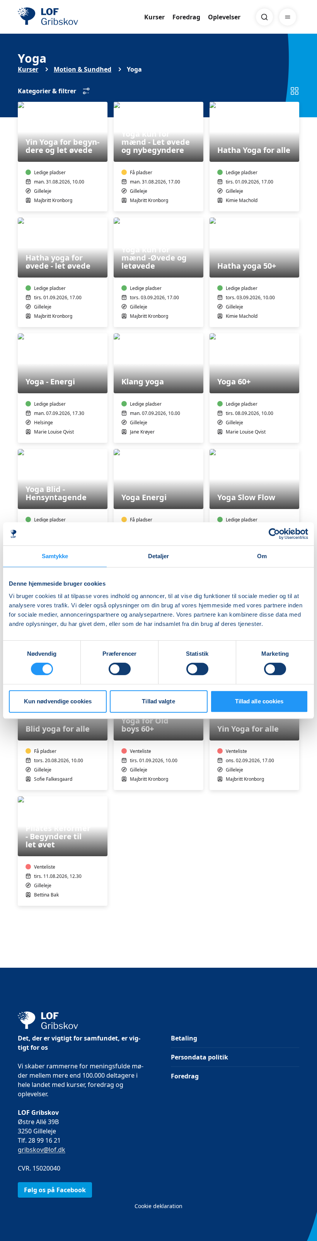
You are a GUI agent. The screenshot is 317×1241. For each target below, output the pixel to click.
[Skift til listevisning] (294, 91)
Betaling (184, 1038)
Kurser (154, 17)
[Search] (264, 17)
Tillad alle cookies (259, 701)
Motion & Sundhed (82, 69)
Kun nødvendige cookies (58, 701)
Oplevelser (224, 17)
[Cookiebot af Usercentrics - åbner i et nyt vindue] (274, 534)
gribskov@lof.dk (41, 1149)
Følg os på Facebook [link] (55, 1190)
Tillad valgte (158, 701)
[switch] (120, 669)
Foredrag (186, 17)
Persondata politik (199, 1057)
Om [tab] (262, 556)
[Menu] (287, 17)
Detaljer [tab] (158, 556)
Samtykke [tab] (55, 556)
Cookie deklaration (158, 1206)
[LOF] (74, 17)
